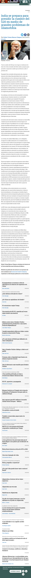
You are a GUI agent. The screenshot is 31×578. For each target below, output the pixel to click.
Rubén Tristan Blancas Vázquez (13, 37)
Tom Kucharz (5, 430)
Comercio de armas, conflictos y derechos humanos (14, 549)
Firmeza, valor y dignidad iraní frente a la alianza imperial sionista (14, 358)
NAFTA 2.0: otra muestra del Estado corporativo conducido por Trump (12, 427)
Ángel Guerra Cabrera (6, 472)
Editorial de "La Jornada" (7, 383)
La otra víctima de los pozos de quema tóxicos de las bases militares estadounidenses (13, 509)
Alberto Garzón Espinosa (7, 342)
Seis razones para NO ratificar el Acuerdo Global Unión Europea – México (14, 400)
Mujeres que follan (7, 531)
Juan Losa (4, 542)
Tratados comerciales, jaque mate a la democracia (13, 417)
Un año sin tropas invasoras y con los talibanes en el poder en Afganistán (13, 499)
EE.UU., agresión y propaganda (11, 381)
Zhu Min (4, 315)
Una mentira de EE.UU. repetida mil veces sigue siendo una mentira (14, 312)
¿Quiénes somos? (15, 571)
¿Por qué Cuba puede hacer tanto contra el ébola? (14, 469)
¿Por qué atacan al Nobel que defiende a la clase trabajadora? (14, 339)
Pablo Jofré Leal (5, 353)
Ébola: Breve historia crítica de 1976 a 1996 (15, 449)
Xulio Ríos (4, 301)
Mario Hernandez (5, 288)
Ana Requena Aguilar (6, 525)
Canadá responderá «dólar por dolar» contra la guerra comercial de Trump (15, 332)
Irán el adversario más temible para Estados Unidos (15, 365)
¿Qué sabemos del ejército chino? (12, 294)
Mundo (3, 39)
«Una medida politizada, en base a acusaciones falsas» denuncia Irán (12, 374)
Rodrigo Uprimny (5, 464)
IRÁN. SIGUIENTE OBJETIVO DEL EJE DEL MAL (15, 345)
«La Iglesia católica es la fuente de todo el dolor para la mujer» (14, 539)
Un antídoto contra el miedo (10, 410)
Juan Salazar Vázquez (6, 327)
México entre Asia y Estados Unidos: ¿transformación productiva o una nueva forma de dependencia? (14, 323)
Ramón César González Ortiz (7, 563)
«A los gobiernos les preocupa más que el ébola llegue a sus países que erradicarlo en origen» (15, 441)
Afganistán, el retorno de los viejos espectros (12, 480)
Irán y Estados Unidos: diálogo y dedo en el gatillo (15, 350)
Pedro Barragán (5, 295)
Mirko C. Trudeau (5, 502)
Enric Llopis (4, 445)
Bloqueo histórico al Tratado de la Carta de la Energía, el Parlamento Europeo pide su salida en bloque (15, 392)
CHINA (15, 279)
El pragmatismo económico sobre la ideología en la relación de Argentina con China (14, 284)
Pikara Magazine (5, 533)
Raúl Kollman (4, 377)
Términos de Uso (12, 569)
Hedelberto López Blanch (7, 368)
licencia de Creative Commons (19, 271)
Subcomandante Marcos (7, 457)
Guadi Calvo (4, 483)
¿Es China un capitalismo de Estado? (13, 299)
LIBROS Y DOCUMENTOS (15, 516)
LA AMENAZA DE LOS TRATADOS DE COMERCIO (15, 386)
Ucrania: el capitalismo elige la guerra (15, 318)
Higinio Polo (4, 494)
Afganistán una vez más (9, 487)
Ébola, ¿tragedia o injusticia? (10, 462)
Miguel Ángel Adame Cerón (7, 451)
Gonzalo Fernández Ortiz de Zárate (9, 420)
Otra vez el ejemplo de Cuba (10, 455)
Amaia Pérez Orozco (6, 412)
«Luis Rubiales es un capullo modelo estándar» (13, 522)
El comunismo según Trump (10, 305)
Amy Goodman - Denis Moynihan (8, 513)
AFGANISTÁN (15, 475)
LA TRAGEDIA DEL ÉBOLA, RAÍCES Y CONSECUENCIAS (15, 433)
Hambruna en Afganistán (9, 493)
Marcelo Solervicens (6, 335)
